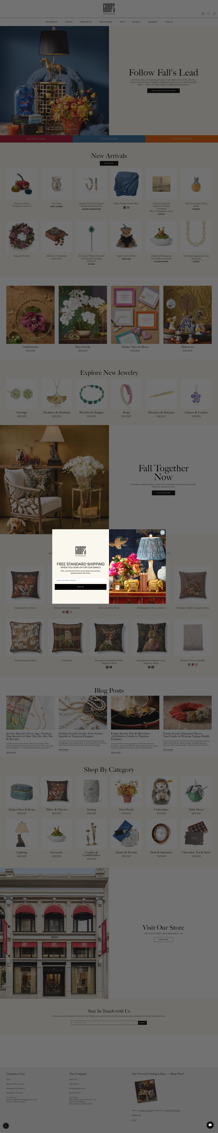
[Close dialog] (162, 532)
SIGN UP (80, 587)
